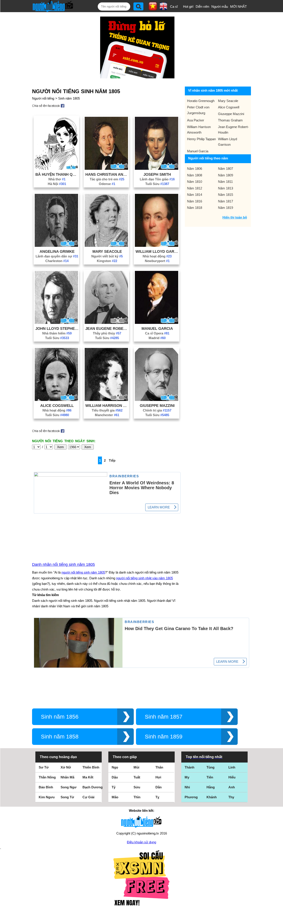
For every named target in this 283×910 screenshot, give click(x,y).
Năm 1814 (194, 194)
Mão (115, 797)
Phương (191, 797)
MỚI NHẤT (238, 6)
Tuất (137, 777)
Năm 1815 (225, 194)
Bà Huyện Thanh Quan (57, 174)
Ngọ (115, 767)
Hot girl (188, 6)
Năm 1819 (225, 208)
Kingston (107, 261)
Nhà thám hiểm (57, 333)
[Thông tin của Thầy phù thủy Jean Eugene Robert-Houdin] (106, 323)
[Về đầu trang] (278, 905)
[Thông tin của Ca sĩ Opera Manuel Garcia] (156, 323)
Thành (189, 767)
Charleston (57, 261)
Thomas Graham (230, 120)
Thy (231, 797)
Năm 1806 (194, 168)
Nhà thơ (56, 179)
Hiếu (231, 777)
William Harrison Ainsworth (107, 406)
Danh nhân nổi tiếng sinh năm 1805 (63, 564)
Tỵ (157, 797)
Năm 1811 (225, 181)
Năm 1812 (194, 188)
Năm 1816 (194, 201)
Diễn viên (202, 6)
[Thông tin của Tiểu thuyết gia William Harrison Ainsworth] (106, 400)
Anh (231, 787)
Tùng (210, 767)
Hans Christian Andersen (107, 174)
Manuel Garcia (157, 328)
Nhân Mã (67, 777)
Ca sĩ (174, 6)
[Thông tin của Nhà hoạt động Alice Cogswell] (56, 400)
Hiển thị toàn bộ (234, 217)
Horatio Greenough (200, 101)
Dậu (115, 777)
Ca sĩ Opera (157, 333)
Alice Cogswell (57, 406)
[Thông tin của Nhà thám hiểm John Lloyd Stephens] (56, 323)
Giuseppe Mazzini (157, 406)
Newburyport (157, 261)
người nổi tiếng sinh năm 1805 (83, 572)
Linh (231, 767)
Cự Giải (88, 797)
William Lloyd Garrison (157, 251)
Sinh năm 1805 (69, 98)
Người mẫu (219, 6)
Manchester (107, 415)
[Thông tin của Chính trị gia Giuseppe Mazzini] (156, 400)
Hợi (158, 777)
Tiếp (112, 460)
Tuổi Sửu (157, 184)
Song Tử (67, 797)
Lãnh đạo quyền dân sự (57, 256)
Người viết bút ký (107, 256)
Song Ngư (68, 787)
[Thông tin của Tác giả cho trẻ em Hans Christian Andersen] (106, 168)
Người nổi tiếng (43, 98)
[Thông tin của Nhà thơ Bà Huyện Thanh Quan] (56, 168)
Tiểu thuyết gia (107, 410)
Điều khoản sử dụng (141, 842)
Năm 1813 (225, 188)
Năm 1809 (225, 175)
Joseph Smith (157, 174)
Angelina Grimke (57, 251)
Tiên (210, 777)
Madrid (157, 338)
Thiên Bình (90, 767)
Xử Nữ (66, 767)
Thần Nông (47, 777)
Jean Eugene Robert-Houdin (107, 328)
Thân (159, 767)
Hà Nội (57, 184)
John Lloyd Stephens (57, 328)
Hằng (211, 787)
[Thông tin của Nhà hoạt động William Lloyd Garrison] (156, 245)
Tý (113, 787)
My (187, 777)
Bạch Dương (92, 787)
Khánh (212, 797)
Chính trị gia (157, 410)
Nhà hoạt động (157, 256)
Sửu (137, 787)
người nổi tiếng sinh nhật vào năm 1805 (144, 578)
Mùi (136, 767)
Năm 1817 (225, 201)
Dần (158, 787)
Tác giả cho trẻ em (107, 179)
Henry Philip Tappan (201, 139)
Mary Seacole (107, 251)
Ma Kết (87, 777)
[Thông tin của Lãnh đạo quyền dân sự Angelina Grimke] (56, 245)
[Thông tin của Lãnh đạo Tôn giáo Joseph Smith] (156, 168)
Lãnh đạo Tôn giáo (157, 179)
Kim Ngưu (47, 797)
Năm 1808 (194, 175)
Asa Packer (195, 120)
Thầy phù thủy (107, 333)
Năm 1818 (194, 208)
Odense (107, 184)
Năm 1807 (225, 168)
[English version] (163, 8)
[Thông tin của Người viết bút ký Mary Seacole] (106, 245)
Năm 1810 (194, 181)
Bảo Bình (46, 787)
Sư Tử (44, 767)
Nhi (187, 787)
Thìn (137, 797)
